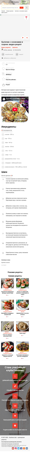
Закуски (6, 288)
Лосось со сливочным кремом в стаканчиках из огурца (22, 293)
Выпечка (15, 47)
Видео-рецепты (5, 47)
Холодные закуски (7, 290)
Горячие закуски (21, 310)
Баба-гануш (22, 333)
